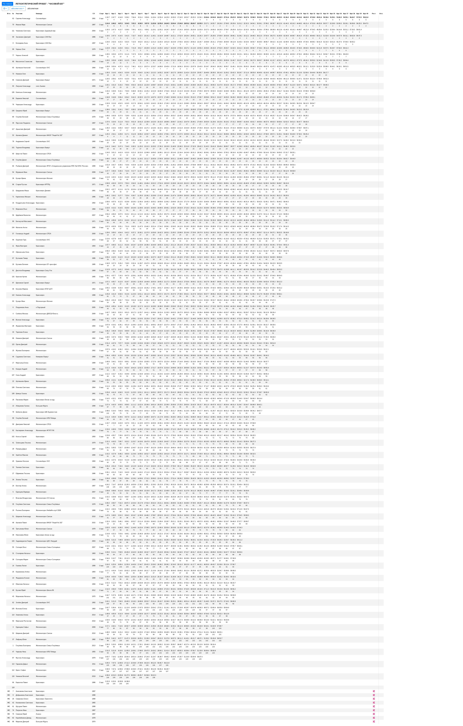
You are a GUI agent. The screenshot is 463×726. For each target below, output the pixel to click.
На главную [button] (7, 4)
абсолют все (17, 8)
